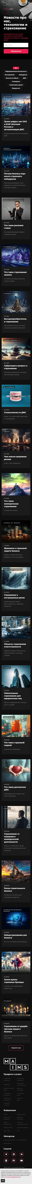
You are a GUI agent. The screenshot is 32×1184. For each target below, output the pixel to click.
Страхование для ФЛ (9, 1140)
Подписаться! (16, 51)
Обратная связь (21, 1114)
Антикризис (16, 81)
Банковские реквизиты (22, 1127)
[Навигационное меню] (29, 3)
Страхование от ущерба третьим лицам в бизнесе (15, 1029)
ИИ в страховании (22, 1140)
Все (16, 68)
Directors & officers (12, 78)
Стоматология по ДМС (15, 412)
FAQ (18, 1131)
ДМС (24, 78)
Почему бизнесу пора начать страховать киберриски (14, 176)
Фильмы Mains (7, 1143)
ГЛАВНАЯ (6, 9)
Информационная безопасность (16, 71)
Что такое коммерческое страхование (11, 504)
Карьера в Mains (8, 1127)
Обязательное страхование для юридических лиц (13, 696)
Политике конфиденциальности (12, 1177)
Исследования (9, 75)
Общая (5, 1114)
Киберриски (23, 75)
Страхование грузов (16, 85)
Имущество (16, 88)
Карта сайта (7, 1131)
